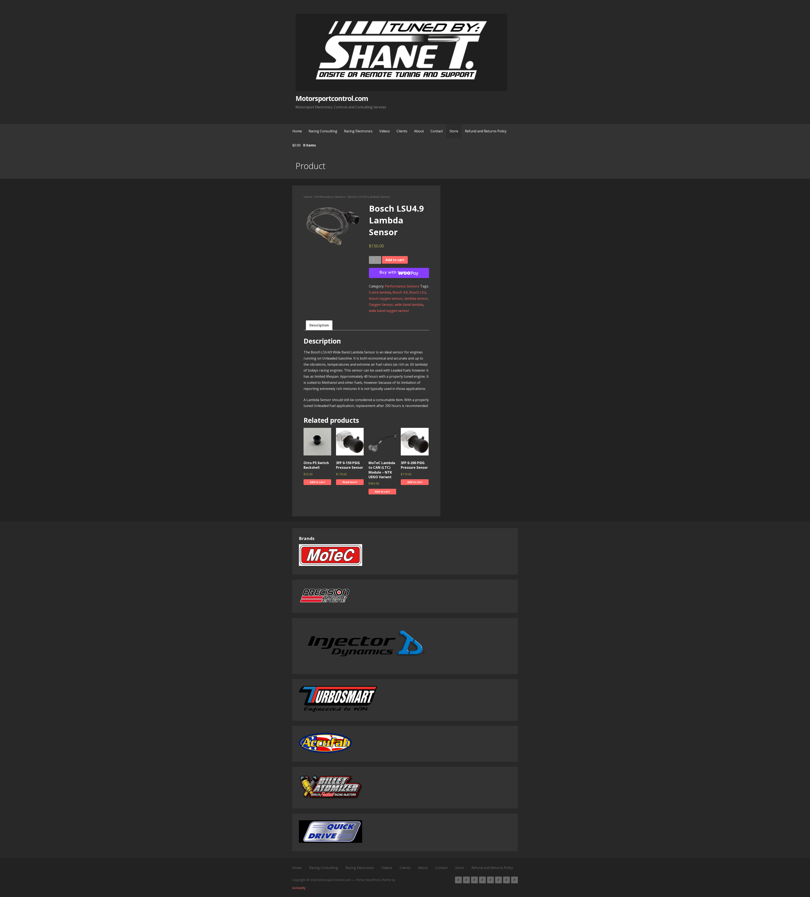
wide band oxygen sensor (389, 310)
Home (297, 131)
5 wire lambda (380, 292)
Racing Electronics (358, 131)
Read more (350, 482)
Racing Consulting (323, 131)
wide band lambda (409, 304)
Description (319, 325)
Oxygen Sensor (381, 304)
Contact (437, 131)
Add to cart (394, 260)
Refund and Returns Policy (485, 131)
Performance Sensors (330, 197)
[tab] (319, 325)
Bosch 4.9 (400, 292)
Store (454, 131)
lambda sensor (416, 298)
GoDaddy (298, 888)
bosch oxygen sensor (386, 298)
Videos (384, 131)
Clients (402, 131)
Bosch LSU (417, 292)
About (419, 131)
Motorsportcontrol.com (332, 98)
